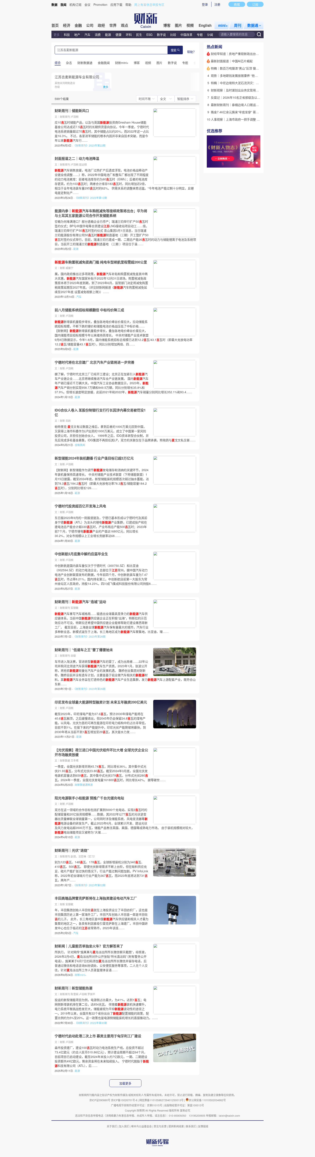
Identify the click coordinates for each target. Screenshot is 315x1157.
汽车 (87, 34)
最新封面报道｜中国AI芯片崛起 (232, 61)
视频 (190, 25)
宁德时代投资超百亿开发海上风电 (80, 506)
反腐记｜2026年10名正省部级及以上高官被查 (241, 97)
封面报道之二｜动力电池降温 (77, 158)
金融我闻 (80, 445)
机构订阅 (75, 4)
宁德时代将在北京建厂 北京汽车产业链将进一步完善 (94, 362)
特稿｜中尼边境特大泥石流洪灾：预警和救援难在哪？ (247, 83)
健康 (119, 34)
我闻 (63, 4)
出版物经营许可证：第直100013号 (184, 1105)
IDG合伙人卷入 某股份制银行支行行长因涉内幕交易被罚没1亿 (100, 412)
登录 (205, 4)
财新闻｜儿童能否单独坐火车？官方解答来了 (89, 946)
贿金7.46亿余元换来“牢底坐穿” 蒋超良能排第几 (242, 112)
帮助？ (191, 52)
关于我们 (112, 1126)
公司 (89, 25)
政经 (101, 25)
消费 (98, 34)
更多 (57, 34)
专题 (200, 34)
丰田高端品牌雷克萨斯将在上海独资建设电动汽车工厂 (96, 898)
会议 (87, 4)
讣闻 (210, 34)
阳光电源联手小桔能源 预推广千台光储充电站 (89, 798)
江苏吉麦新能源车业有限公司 (77, 76)
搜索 (173, 50)
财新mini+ (80, 975)
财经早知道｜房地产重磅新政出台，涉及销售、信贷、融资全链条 (254, 53)
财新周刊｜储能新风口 (72, 110)
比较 (173, 34)
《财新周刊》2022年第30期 (91, 1023)
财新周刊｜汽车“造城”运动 (80, 601)
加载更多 (125, 1083)
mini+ (223, 25)
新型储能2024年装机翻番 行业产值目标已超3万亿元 (94, 458)
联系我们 (191, 1126)
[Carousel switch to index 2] (253, 163)
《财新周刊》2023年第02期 (89, 885)
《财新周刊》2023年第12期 (91, 198)
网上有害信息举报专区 (149, 4)
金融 (78, 25)
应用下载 (116, 4)
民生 (139, 34)
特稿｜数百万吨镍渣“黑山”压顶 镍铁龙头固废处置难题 (247, 68)
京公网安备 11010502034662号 (207, 1100)
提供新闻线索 (176, 1126)
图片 (178, 25)
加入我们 (124, 1126)
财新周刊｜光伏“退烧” (72, 850)
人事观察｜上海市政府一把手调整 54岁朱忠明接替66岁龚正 (251, 119)
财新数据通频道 (84, 784)
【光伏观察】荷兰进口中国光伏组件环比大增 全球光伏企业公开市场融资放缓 (101, 752)
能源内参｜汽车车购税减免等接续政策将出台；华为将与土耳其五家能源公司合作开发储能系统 (101, 213)
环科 (129, 34)
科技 (67, 34)
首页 (55, 25)
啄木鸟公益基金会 (141, 1126)
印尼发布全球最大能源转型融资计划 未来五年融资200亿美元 (101, 702)
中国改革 (186, 34)
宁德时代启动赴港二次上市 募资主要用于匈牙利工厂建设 (98, 1036)
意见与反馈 (160, 1126)
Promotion (100, 4)
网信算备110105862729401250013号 (161, 1100)
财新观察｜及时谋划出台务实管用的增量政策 (241, 90)
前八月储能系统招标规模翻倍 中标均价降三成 (89, 310)
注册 (217, 4)
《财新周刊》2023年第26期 (89, 636)
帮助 (128, 4)
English (205, 25)
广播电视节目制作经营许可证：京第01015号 (136, 1105)
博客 (167, 25)
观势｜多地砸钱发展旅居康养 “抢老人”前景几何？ (244, 75)
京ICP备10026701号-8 (124, 1100)
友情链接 (203, 1126)
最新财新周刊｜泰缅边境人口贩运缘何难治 (239, 105)
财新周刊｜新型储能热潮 (73, 988)
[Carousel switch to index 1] (249, 163)
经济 (66, 25)
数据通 (252, 25)
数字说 (161, 34)
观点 (124, 25)
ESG (149, 34)
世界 (113, 25)
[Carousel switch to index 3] (257, 163)
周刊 (237, 25)
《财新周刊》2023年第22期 (89, 145)
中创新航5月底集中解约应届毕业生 (81, 554)
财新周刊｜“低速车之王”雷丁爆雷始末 (84, 649)
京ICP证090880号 (99, 1100)
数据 (54, 4)
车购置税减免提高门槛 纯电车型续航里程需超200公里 (101, 262)
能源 (108, 34)
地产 (77, 34)
